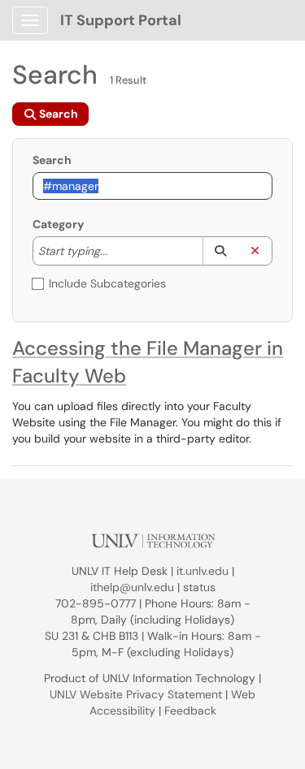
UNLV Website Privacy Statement (136, 694)
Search (52, 160)
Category (58, 224)
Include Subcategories (107, 283)
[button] (220, 251)
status (199, 587)
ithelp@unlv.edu (132, 587)
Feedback (190, 710)
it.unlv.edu (202, 571)
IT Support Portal (120, 20)
